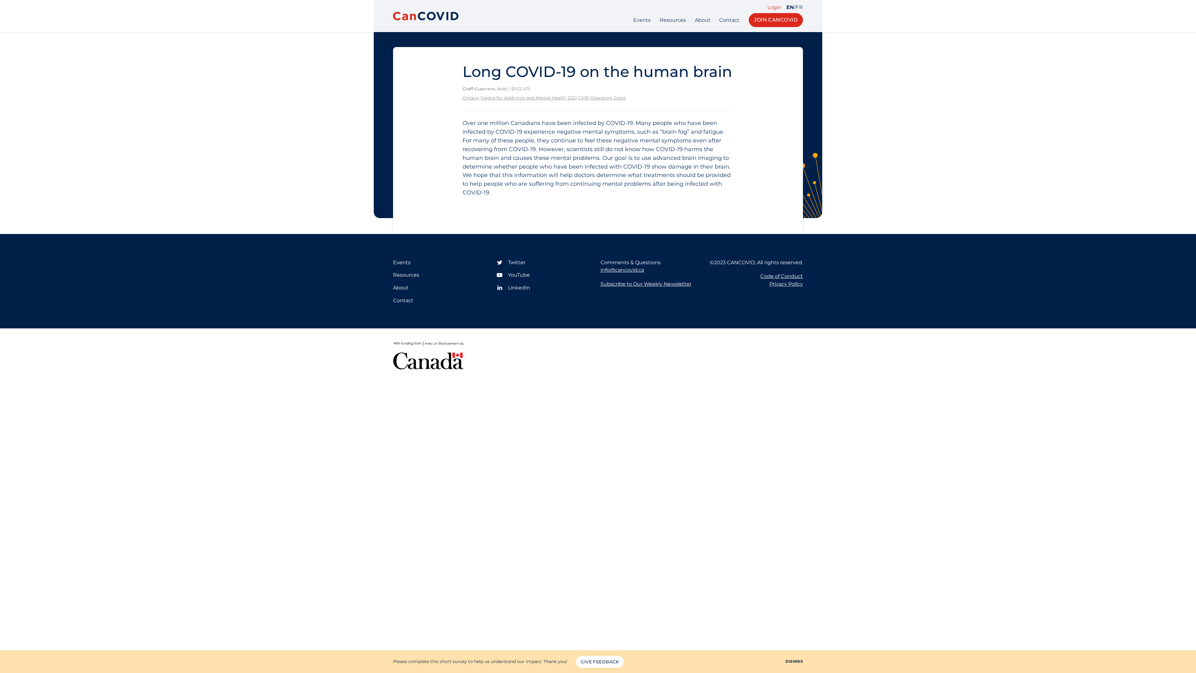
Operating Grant (608, 98)
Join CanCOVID (776, 20)
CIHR (583, 98)
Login (774, 7)
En (790, 7)
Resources (673, 20)
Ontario (471, 98)
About (702, 20)
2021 (572, 98)
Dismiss (794, 661)
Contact (729, 20)
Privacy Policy (786, 284)
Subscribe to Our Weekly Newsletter (645, 284)
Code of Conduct (781, 276)
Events (642, 20)
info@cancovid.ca (622, 270)
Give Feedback (600, 662)
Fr (799, 7)
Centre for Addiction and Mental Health (523, 98)
